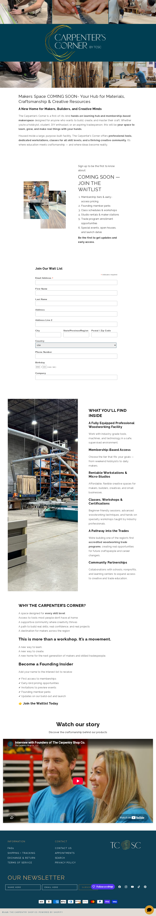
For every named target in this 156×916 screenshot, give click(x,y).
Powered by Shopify (51, 912)
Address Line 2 (43, 320)
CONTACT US (63, 848)
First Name (41, 289)
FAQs (11, 848)
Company (40, 373)
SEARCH (60, 858)
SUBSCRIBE (88, 887)
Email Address (44, 278)
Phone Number (43, 352)
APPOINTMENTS (65, 853)
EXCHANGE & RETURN (21, 858)
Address (40, 310)
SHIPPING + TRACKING (21, 853)
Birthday (40, 362)
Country (39, 341)
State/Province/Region (76, 330)
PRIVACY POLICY (65, 862)
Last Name (41, 299)
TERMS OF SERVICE (20, 862)
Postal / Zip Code (101, 330)
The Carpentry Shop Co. (24, 912)
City (37, 330)
